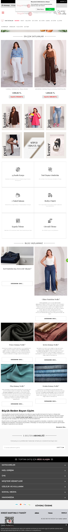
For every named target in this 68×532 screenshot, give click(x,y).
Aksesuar (12, 26)
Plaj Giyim (20, 26)
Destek (15, 5)
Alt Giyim (42, 20)
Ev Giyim (53, 20)
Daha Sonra (40, 9)
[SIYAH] (18, 79)
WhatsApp (7, 5)
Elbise (48, 20)
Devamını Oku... (17, 283)
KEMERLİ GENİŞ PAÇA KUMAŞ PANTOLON (17, 89)
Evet (50, 9)
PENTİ (22, 20)
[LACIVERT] (16, 79)
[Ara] (54, 13)
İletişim (26, 26)
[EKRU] (49, 79)
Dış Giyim (28, 20)
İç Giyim (59, 20)
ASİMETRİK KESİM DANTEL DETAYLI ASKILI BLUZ (50, 90)
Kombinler (4, 26)
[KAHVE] (15, 79)
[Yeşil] (50, 79)
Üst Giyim (35, 20)
